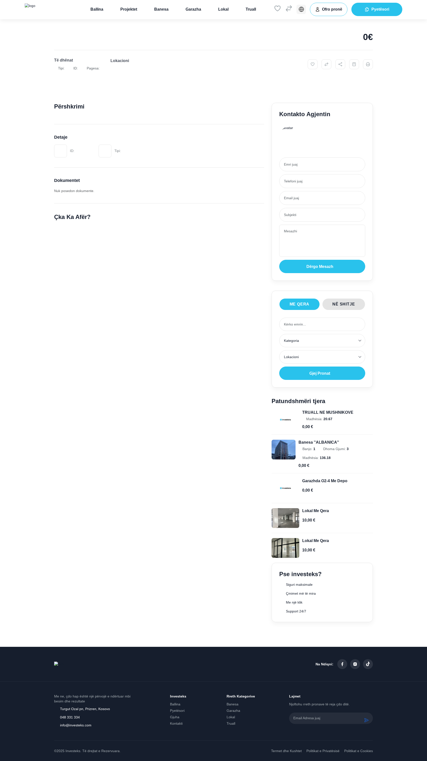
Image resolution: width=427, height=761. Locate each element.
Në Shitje (343, 304)
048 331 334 (70, 717)
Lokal (223, 9)
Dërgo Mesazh (319, 266)
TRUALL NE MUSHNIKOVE (327, 412)
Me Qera (300, 304)
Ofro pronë (332, 9)
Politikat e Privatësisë (323, 751)
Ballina (96, 9)
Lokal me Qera (315, 511)
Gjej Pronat (319, 373)
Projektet (128, 9)
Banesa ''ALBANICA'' (319, 442)
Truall (251, 9)
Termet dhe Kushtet (286, 751)
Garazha (193, 9)
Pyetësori (380, 9)
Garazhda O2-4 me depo (324, 481)
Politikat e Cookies (358, 751)
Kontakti (176, 723)
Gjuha (174, 717)
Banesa (161, 9)
